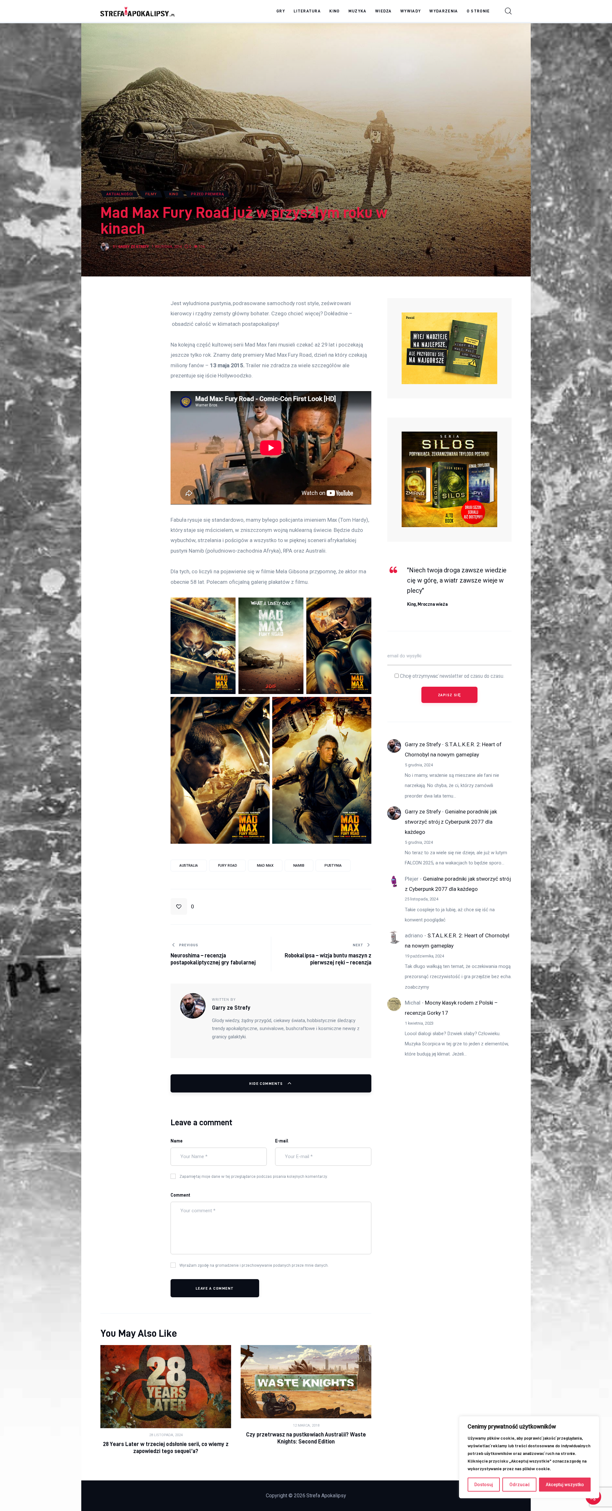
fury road (227, 865)
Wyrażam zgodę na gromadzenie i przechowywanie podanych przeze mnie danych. (254, 1265)
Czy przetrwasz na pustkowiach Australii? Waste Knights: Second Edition (306, 1437)
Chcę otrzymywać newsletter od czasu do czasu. (451, 676)
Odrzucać (519, 1484)
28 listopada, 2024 (166, 1435)
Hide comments (266, 1083)
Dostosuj (483, 1484)
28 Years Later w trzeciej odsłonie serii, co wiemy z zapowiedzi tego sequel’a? (166, 1447)
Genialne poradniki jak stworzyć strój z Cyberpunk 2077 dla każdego (451, 821)
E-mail (282, 1140)
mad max (265, 865)
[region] (529, 1457)
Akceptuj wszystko (565, 1484)
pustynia (333, 865)
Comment (181, 1195)
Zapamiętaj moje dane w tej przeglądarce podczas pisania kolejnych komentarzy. (253, 1176)
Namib (298, 865)
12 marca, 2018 (306, 1425)
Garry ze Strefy (423, 744)
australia (188, 865)
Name (177, 1140)
